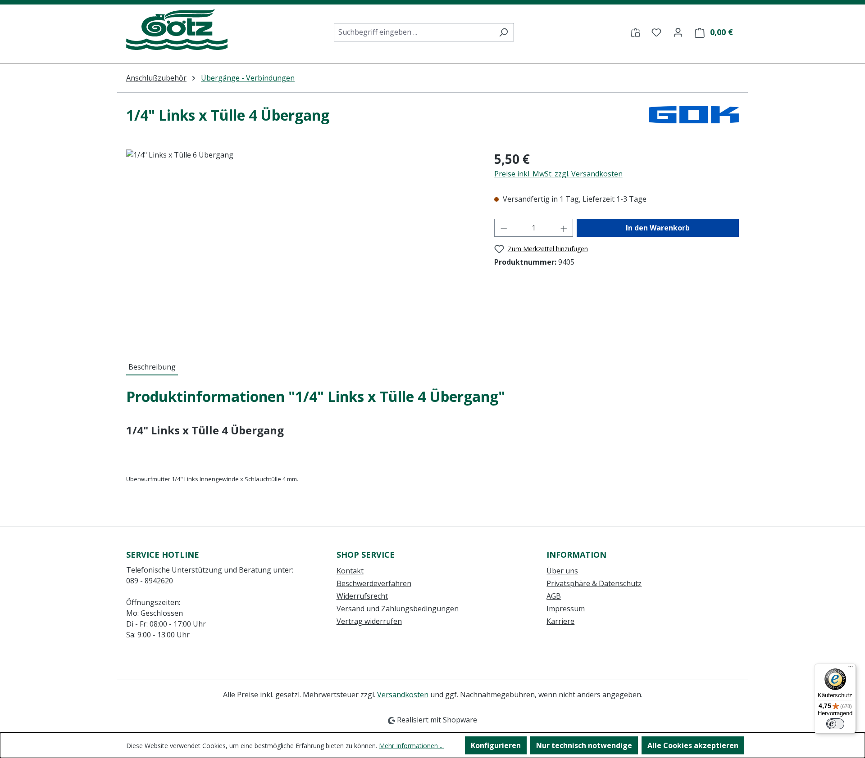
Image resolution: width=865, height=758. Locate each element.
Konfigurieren (496, 745)
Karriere (560, 621)
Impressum (565, 609)
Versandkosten (402, 694)
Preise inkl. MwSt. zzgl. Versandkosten (558, 174)
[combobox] (413, 32)
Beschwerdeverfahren (374, 583)
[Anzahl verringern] (503, 228)
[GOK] (694, 118)
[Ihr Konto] (678, 32)
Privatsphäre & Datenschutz (594, 583)
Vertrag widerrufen (369, 621)
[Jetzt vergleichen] (635, 32)
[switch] (835, 723)
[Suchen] (503, 32)
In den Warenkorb (658, 228)
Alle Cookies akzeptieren (692, 745)
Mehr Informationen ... (411, 745)
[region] (301, 246)
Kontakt (350, 571)
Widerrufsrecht (362, 596)
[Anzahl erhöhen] (564, 228)
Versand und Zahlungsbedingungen (398, 609)
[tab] (152, 367)
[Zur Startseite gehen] (177, 30)
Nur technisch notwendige (584, 745)
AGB (553, 596)
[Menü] (850, 668)
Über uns (562, 571)
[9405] (301, 246)
